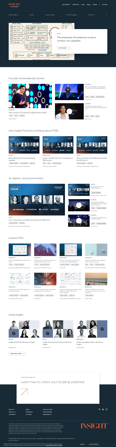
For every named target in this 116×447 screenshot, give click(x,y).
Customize (82, 444)
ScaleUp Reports (13, 15)
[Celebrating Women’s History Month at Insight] (58, 329)
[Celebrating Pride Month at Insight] (24, 329)
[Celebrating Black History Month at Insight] (92, 329)
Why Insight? (66, 4)
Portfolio (76, 4)
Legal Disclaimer (41, 438)
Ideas (88, 4)
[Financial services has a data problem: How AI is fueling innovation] (20, 279)
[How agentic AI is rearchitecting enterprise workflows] (79, 221)
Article (11, 115)
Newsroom (29, 412)
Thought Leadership (13, 163)
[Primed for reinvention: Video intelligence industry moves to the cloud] (96, 250)
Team (83, 4)
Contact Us (12, 412)
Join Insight (12, 414)
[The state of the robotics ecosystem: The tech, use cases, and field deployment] (71, 250)
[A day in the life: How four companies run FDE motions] (58, 145)
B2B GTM (22, 115)
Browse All (91, 15)
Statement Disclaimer (51, 438)
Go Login (104, 4)
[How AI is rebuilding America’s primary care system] (20, 250)
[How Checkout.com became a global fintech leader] (30, 96)
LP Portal (29, 414)
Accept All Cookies (93, 444)
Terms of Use (25, 438)
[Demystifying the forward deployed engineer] (24, 145)
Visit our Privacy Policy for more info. (54, 445)
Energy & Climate (100, 96)
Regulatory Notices (62, 438)
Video (92, 116)
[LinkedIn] (103, 409)
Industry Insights (50, 15)
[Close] (113, 444)
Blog (44, 163)
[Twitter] (99, 409)
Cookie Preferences (13, 440)
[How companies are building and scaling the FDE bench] (92, 145)
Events (95, 4)
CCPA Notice (71, 438)
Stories (32, 15)
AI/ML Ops (32, 163)
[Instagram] (106, 409)
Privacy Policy (32, 438)
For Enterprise (47, 412)
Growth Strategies (71, 15)
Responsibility (47, 414)
